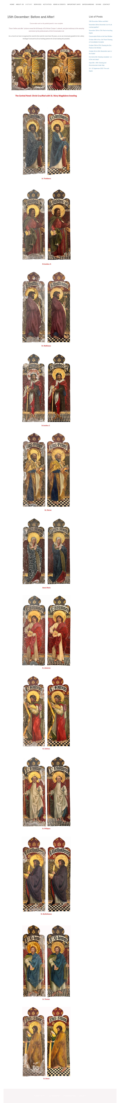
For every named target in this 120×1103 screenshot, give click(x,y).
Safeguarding (88, 4)
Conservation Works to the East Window (100, 36)
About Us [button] (20, 4)
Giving (98, 4)
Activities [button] (47, 4)
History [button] (28, 4)
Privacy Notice (39, 1095)
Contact (106, 4)
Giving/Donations (69, 1095)
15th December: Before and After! (98, 21)
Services (37, 4)
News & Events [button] (59, 4)
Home (12, 4)
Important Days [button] (73, 4)
